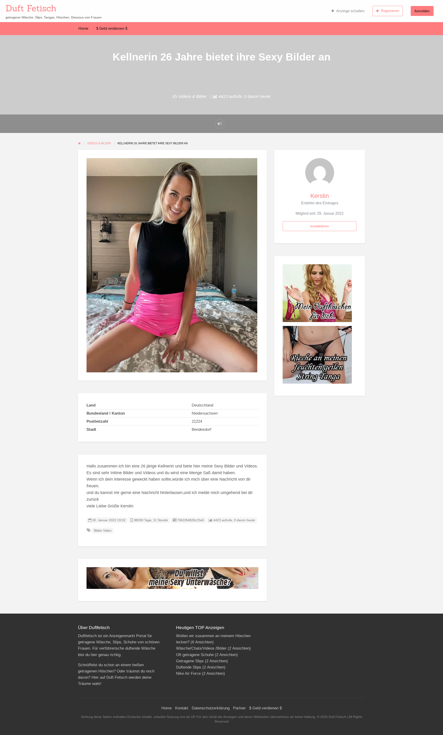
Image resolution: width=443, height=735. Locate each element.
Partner (239, 708)
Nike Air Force (188, 673)
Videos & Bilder (192, 96)
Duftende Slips (188, 667)
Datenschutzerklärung (211, 708)
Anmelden (422, 11)
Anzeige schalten (350, 11)
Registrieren (390, 11)
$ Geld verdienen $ (111, 28)
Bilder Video (102, 530)
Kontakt (181, 708)
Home (83, 28)
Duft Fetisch (31, 8)
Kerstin (319, 196)
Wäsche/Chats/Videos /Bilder (201, 648)
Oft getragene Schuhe (195, 655)
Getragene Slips (190, 661)
